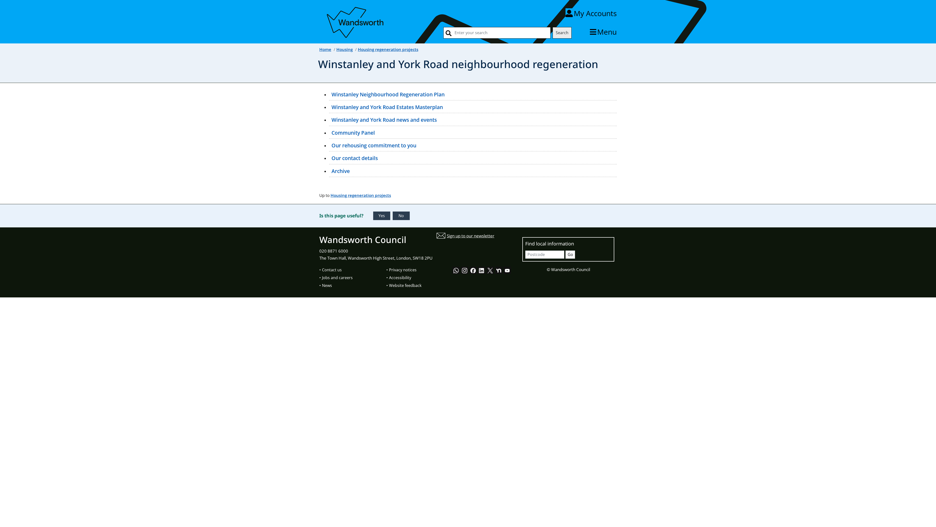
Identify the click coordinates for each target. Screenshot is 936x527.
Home (325, 49)
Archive (341, 171)
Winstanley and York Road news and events (384, 119)
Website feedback (405, 285)
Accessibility (400, 277)
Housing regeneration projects (388, 49)
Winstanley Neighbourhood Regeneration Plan (388, 94)
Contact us (332, 270)
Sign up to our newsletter (470, 236)
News (327, 285)
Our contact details (355, 158)
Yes (382, 215)
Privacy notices (403, 270)
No (401, 215)
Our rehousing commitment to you (374, 145)
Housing (344, 49)
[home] (355, 22)
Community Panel (353, 132)
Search (562, 32)
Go (570, 254)
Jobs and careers (337, 277)
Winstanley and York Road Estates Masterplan (387, 107)
